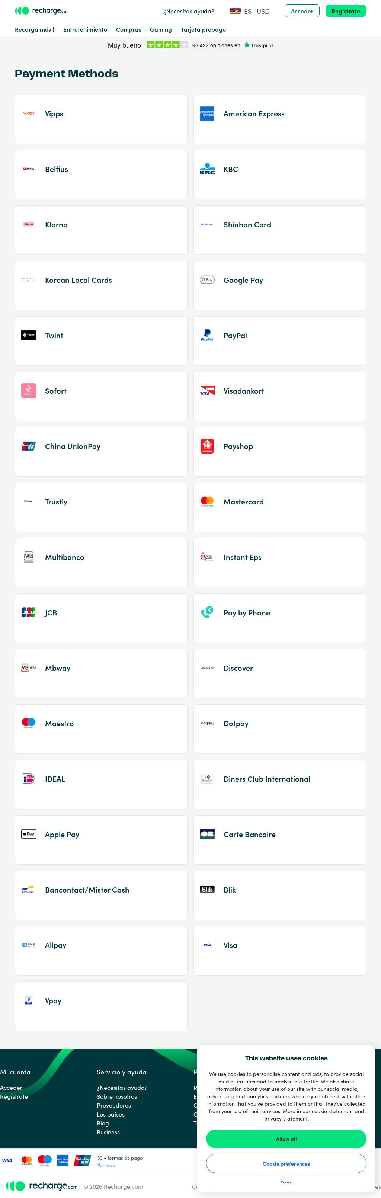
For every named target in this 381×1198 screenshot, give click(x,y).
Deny (286, 1182)
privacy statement (286, 1118)
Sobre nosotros (117, 1096)
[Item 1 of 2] (190, 45)
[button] (249, 11)
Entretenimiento (85, 29)
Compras (128, 29)
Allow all (286, 1139)
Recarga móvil (34, 29)
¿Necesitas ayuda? (188, 11)
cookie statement (332, 1111)
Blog (103, 1123)
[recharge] (41, 11)
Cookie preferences (286, 1163)
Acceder (302, 11)
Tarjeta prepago (203, 29)
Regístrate (346, 11)
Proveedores (114, 1105)
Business (108, 1132)
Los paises (111, 1114)
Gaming (161, 29)
